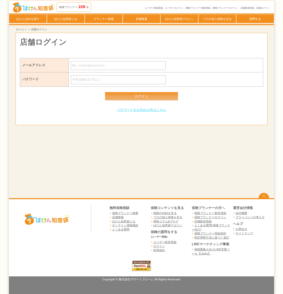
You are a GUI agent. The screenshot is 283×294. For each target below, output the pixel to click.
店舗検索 (141, 19)
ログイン (159, 246)
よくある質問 (120, 229)
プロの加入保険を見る (217, 19)
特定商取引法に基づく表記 (211, 237)
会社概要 (241, 213)
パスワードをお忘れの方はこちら (141, 110)
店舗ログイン (263, 8)
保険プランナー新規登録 (197, 8)
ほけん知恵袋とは (65, 19)
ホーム (20, 29)
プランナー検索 (103, 19)
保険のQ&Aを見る (165, 213)
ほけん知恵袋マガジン (179, 19)
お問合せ (241, 229)
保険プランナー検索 (125, 213)
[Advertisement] (78, 162)
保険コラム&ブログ (165, 221)
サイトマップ (244, 233)
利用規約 (159, 250)
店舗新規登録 (247, 8)
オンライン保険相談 (125, 225)
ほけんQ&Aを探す (28, 19)
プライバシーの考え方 (250, 217)
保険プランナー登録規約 (210, 233)
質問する (255, 19)
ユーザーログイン (174, 8)
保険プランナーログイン (225, 8)
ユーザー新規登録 (154, 8)
